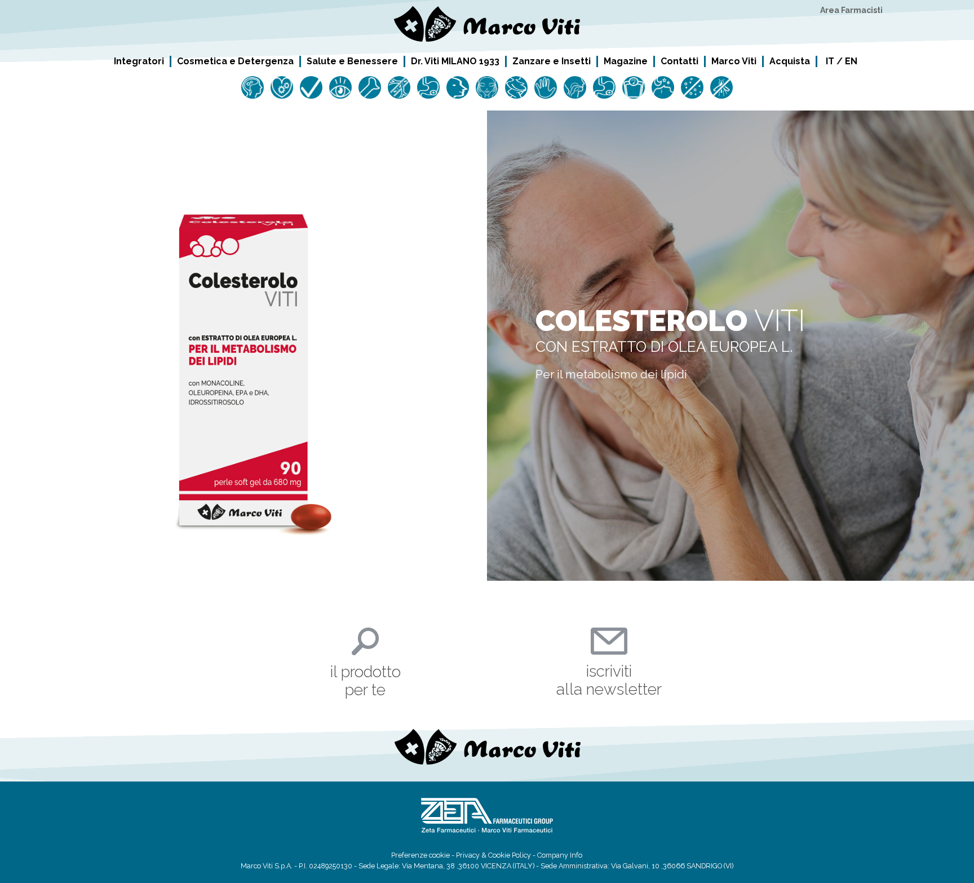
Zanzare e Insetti (551, 61)
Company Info (559, 855)
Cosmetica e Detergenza (235, 61)
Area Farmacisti (851, 10)
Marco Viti (733, 61)
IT (830, 61)
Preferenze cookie (420, 855)
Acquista (789, 61)
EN (851, 61)
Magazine (626, 61)
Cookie (499, 855)
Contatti (679, 61)
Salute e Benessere (352, 61)
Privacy (468, 855)
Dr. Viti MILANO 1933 (455, 61)
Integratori (139, 61)
